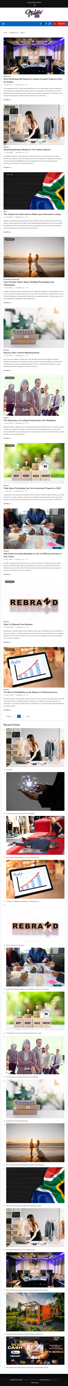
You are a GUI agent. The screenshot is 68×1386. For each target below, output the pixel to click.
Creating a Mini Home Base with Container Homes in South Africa (24, 1334)
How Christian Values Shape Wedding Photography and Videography (25, 1165)
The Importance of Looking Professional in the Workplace (30, 420)
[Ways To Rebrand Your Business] (34, 923)
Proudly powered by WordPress (31, 1379)
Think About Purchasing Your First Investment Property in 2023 (32, 488)
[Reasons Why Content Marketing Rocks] (34, 1098)
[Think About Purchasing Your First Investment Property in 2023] (34, 1011)
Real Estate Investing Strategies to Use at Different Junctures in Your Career (27, 989)
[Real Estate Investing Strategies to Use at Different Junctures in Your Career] (34, 967)
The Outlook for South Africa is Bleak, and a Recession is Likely (32, 214)
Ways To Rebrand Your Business (18, 624)
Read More (7, 99)
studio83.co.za (19, 84)
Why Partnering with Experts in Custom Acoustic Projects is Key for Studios (27, 1290)
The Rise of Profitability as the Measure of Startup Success (30, 692)
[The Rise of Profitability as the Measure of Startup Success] (34, 879)
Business (6, 147)
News (5, 211)
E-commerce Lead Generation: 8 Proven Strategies (20, 813)
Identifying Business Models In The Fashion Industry (27, 149)
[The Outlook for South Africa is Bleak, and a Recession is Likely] (34, 1185)
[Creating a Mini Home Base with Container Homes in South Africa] (34, 1312)
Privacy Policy (34, 1382)
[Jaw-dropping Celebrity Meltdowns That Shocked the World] (34, 835)
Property (6, 485)
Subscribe (61, 23)
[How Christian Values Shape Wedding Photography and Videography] (34, 1142)
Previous (8, 716)
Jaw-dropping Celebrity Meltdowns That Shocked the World (22, 857)
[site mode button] (42, 24)
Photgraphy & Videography (11, 279)
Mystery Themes (53, 1379)
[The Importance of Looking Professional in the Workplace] (34, 1055)
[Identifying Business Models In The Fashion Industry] (34, 1227)
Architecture (7, 76)
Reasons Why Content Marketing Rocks (21, 352)
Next (28, 716)
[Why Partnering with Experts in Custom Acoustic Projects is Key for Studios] (34, 1269)
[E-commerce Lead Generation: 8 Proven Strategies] (34, 791)
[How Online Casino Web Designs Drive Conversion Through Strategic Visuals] (34, 1350)
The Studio (9, 769)
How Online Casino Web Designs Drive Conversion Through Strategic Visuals (27, 1367)
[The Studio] (34, 747)
